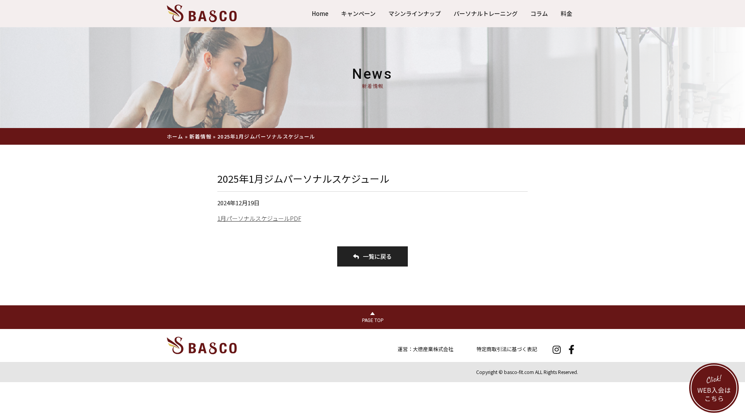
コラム (539, 13)
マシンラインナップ (414, 13)
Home (320, 13)
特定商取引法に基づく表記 (506, 349)
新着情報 (200, 136)
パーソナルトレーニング (486, 13)
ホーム (175, 136)
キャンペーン (358, 13)
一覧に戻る (377, 256)
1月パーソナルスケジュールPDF (259, 218)
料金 (566, 13)
